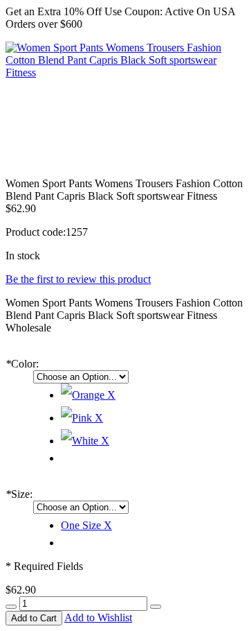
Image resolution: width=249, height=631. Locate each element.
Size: (19, 494)
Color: (22, 364)
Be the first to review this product (78, 279)
